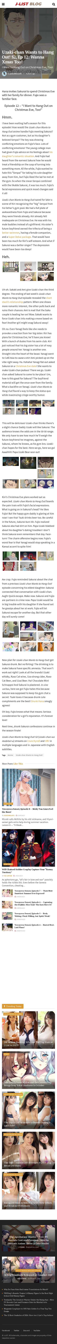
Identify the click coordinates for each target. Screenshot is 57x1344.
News (6, 1054)
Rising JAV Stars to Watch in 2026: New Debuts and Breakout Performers (28, 1204)
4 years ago (30, 73)
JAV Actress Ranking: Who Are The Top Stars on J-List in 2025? (28, 1044)
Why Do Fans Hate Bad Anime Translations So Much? (26, 1289)
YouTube (37, 1330)
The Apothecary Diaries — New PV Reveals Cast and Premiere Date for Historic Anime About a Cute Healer (28, 1240)
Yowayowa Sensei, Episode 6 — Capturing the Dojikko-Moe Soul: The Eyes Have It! (33, 903)
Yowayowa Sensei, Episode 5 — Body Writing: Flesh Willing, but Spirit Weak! (32, 914)
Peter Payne (22, 1279)
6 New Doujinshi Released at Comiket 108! (28, 1274)
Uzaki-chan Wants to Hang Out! (29, 755)
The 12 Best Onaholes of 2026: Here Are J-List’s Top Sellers (28, 1315)
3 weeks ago (20, 908)
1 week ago (19, 876)
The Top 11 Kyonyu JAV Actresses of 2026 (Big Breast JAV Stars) (27, 1164)
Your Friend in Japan (13, 1014)
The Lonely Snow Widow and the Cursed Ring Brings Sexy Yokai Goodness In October (27, 1084)
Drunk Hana (37, 701)
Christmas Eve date (26, 366)
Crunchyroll (33, 741)
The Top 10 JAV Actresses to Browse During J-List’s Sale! (27, 1124)
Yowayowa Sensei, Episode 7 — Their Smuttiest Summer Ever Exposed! (33, 892)
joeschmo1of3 (15, 73)
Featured (8, 804)
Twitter (16, 1330)
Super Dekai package (19, 236)
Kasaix (22, 1247)
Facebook (6, 1330)
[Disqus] (28, 970)
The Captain (8, 876)
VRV (47, 741)
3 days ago (21, 815)
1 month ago (20, 919)
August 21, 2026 (33, 1247)
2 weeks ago (20, 897)
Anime (10, 755)
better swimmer (10, 232)
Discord (26, 1330)
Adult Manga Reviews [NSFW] (28, 1270)
